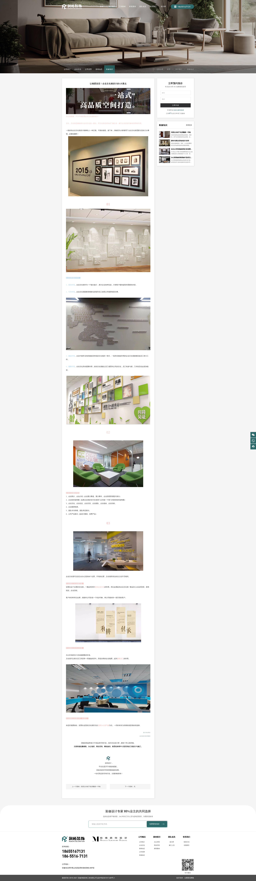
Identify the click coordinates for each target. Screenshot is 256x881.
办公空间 (157, 842)
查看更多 (189, 125)
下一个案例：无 (130, 786)
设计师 (163, 6)
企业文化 (77, 69)
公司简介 (67, 69)
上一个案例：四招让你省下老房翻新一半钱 (86, 786)
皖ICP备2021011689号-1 (106, 878)
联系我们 (153, 6)
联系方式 (186, 842)
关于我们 (112, 6)
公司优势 (88, 69)
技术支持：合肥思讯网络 (185, 878)
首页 (101, 6)
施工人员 (171, 845)
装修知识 (109, 69)
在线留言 (186, 845)
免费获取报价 (154, 824)
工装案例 (122, 6)
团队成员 (142, 6)
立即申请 (175, 105)
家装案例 (132, 6)
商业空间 (157, 845)
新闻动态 (99, 69)
